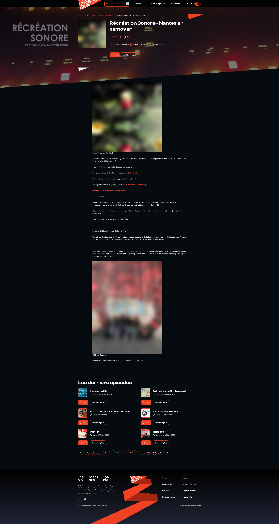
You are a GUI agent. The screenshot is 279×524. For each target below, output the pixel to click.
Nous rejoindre (158, 4)
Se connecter (187, 497)
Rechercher (140, 4)
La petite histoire (188, 491)
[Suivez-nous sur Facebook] (80, 499)
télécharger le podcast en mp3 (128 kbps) (110, 191)
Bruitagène (135, 173)
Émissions (91, 15)
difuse (199, 505)
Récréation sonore (105, 15)
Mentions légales (188, 484)
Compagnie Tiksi (131, 179)
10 (142, 452)
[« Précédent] (81, 452)
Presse (184, 478)
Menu (189, 4)
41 (161, 452)
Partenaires (167, 484)
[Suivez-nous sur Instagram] (84, 499)
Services (176, 4)
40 (154, 452)
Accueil (81, 15)
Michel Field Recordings (136, 185)
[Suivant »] (166, 452)
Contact (165, 478)
